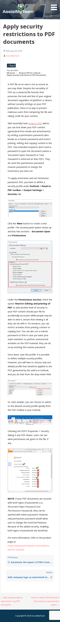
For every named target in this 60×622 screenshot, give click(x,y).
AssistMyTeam (12, 55)
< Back (11, 65)
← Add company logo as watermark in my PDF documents (12, 601)
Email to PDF (35, 123)
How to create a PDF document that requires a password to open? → (45, 601)
